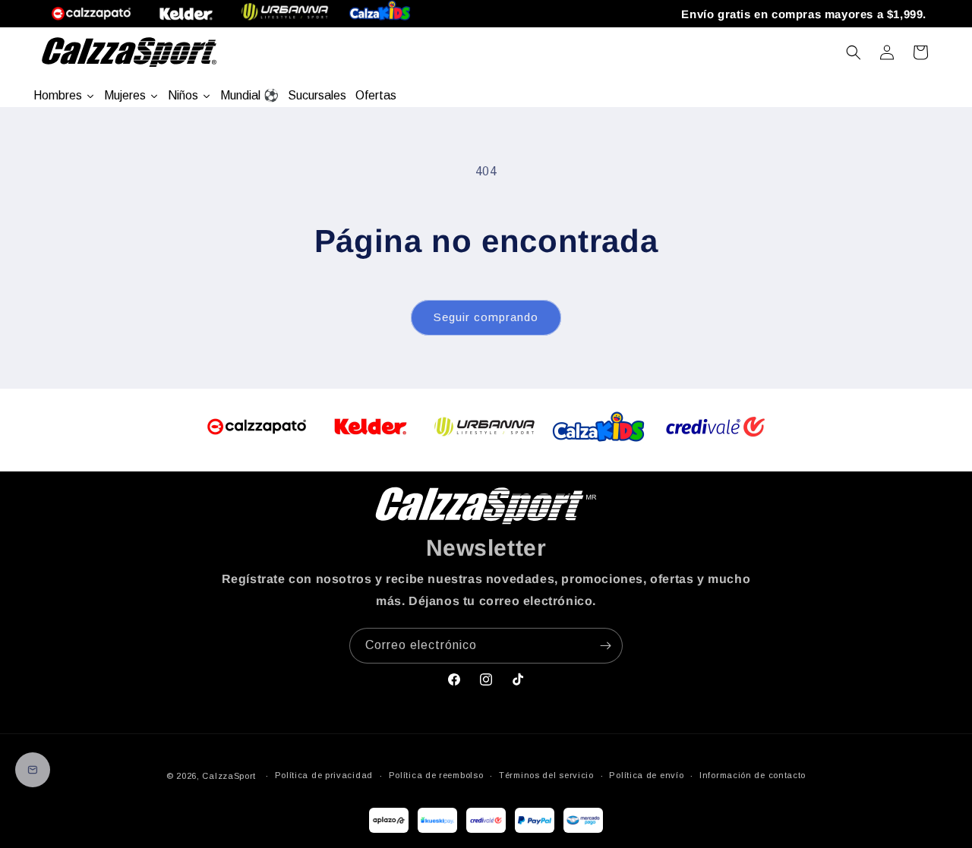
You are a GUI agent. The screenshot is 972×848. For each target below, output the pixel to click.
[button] (853, 52)
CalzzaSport (229, 775)
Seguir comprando (486, 317)
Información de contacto (752, 775)
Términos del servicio (546, 775)
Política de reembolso (436, 775)
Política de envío (646, 775)
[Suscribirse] (605, 646)
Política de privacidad (324, 775)
